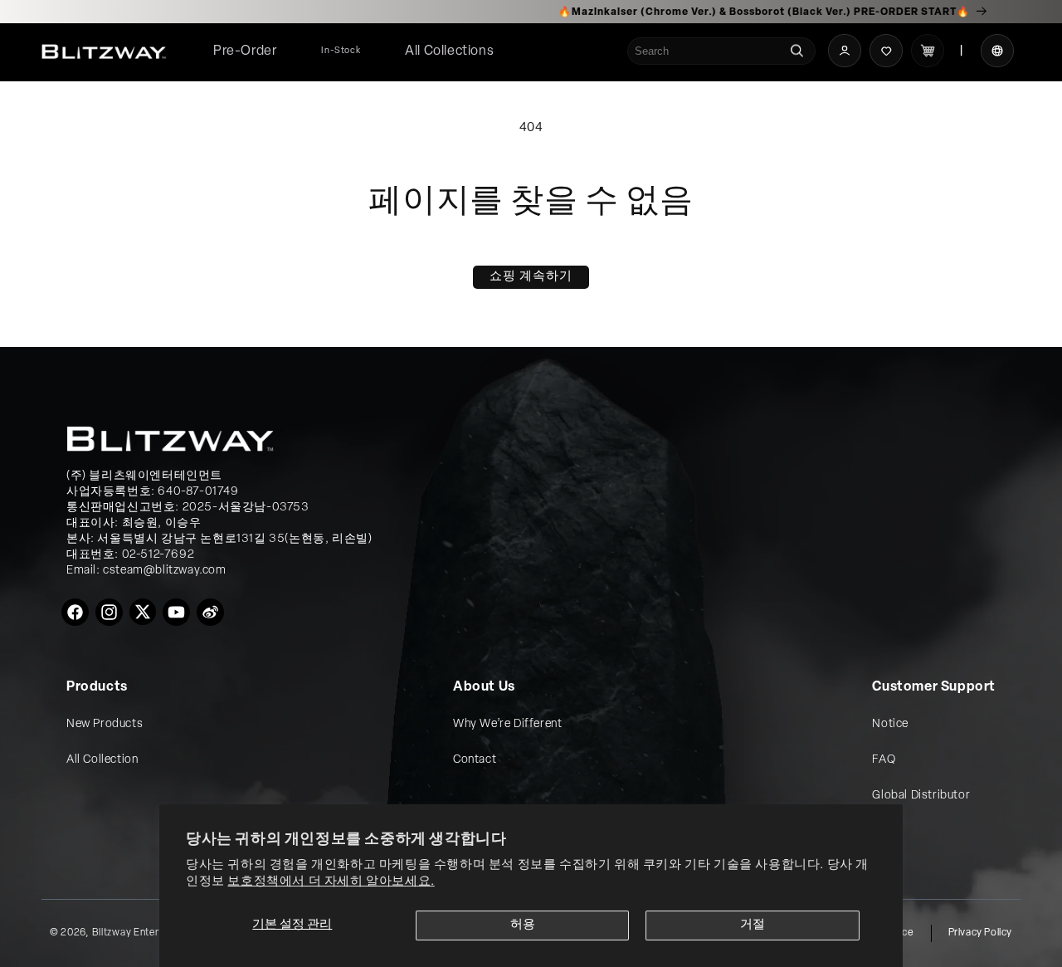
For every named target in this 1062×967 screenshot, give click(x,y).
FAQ (883, 760)
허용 (522, 925)
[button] (449, 51)
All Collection (102, 760)
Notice (890, 724)
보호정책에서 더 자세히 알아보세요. (330, 882)
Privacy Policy (980, 933)
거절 (752, 925)
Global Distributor (921, 795)
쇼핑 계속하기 (531, 277)
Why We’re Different (507, 724)
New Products (104, 724)
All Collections (449, 51)
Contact (474, 760)
